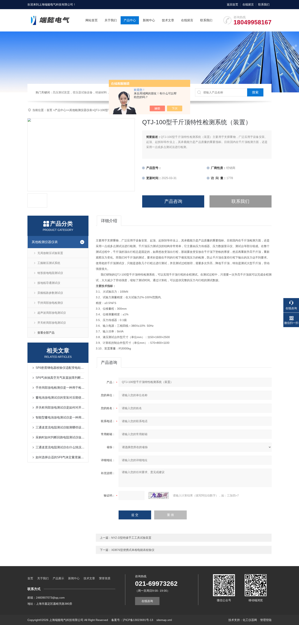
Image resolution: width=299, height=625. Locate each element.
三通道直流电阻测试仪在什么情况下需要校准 (60, 447)
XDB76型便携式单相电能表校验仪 (132, 549)
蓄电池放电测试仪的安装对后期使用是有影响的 (60, 397)
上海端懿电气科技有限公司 (56, 4)
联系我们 (264, 4)
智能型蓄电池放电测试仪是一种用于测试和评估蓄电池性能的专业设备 (60, 417)
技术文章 (168, 20)
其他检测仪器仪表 (80, 110)
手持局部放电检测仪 (50, 302)
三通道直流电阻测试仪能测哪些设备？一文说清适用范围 (60, 427)
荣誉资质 (104, 578)
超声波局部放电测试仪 (51, 312)
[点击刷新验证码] (158, 495)
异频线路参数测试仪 (50, 292)
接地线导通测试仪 (48, 282)
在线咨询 (147, 601)
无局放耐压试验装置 (50, 253)
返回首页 (232, 4)
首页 (50, 110)
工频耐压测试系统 (48, 263)
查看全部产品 (46, 332)
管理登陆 (266, 620)
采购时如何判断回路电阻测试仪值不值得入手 (60, 437)
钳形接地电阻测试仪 (50, 273)
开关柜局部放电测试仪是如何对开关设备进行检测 (60, 407)
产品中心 (130, 20)
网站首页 (91, 20)
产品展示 (58, 578)
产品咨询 (173, 201)
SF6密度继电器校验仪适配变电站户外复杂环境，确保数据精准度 (60, 367)
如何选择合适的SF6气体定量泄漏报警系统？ (60, 457)
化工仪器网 (250, 620)
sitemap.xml (164, 620)
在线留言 (248, 4)
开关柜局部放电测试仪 (51, 322)
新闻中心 (149, 20)
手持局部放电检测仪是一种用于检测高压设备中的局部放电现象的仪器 (60, 387)
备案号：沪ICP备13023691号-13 (132, 620)
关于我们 (111, 20)
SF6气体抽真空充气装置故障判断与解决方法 (60, 377)
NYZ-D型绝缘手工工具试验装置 (131, 537)
